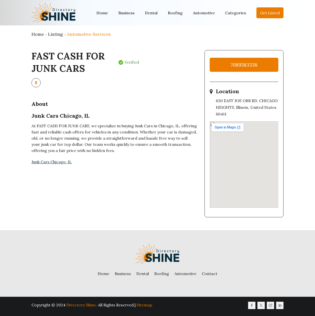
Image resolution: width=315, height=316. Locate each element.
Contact (209, 273)
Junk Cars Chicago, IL (52, 161)
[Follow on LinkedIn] (280, 305)
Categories (235, 12)
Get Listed (270, 12)
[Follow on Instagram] (270, 305)
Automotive (204, 12)
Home (102, 12)
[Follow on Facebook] (251, 305)
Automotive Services (89, 34)
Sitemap (144, 304)
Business (126, 12)
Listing (55, 34)
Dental (151, 12)
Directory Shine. (81, 304)
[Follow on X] (261, 305)
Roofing (175, 12)
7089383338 (244, 65)
